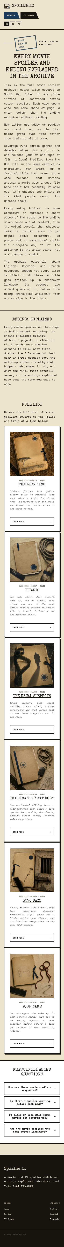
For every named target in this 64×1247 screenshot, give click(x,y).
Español (54, 1214)
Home (6, 1209)
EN (7, 24)
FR (19, 24)
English (54, 1209)
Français (54, 1219)
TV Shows (29, 15)
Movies (11, 15)
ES (13, 24)
